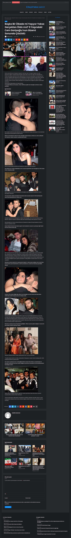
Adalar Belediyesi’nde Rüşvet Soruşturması (60, 96)
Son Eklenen (57, 17)
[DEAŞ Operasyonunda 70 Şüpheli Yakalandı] (52, 92)
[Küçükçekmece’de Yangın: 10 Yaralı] (25, 461)
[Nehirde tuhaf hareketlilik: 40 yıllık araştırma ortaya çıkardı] (52, 59)
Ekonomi (31, 12)
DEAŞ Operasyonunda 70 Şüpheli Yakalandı (61, 91)
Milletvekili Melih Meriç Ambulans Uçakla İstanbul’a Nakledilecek (10, 454)
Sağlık (35, 12)
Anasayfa (22, 12)
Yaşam (45, 12)
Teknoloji (40, 12)
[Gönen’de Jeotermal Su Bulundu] (52, 82)
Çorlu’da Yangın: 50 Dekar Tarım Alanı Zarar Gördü (28, 2)
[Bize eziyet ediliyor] (52, 87)
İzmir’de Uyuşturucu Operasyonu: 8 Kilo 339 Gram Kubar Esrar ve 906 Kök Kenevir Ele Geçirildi (61, 116)
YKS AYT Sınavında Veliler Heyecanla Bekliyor (61, 27)
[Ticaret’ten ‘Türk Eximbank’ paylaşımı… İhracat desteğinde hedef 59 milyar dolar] (52, 122)
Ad (5, 493)
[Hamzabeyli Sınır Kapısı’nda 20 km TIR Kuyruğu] (52, 23)
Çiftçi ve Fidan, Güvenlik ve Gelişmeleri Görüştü (61, 101)
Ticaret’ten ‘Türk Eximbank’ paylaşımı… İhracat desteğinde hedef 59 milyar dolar (60, 122)
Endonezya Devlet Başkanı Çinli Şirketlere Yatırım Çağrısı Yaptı (39, 454)
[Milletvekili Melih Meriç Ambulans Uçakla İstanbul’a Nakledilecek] (11, 448)
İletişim (49, 12)
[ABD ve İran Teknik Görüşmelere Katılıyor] (11, 461)
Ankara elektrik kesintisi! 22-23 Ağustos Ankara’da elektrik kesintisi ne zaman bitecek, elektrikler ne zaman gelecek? (61, 108)
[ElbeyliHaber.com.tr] (35, 7)
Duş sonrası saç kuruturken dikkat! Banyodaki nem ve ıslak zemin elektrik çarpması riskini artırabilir (38, 468)
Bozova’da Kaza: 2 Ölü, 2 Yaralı (24, 453)
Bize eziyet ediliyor (60, 85)
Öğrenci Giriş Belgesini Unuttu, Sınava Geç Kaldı (61, 32)
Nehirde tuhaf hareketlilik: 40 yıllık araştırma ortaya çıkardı (61, 59)
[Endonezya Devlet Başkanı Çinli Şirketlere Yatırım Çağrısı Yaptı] (39, 448)
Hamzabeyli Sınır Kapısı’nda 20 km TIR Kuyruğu (60, 22)
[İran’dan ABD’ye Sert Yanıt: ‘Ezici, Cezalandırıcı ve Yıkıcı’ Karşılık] (52, 129)
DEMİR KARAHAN (9, 36)
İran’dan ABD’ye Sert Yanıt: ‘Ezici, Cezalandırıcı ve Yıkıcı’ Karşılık (60, 129)
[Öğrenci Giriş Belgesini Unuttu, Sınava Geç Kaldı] (29, 94)
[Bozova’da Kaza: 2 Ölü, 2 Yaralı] (25, 448)
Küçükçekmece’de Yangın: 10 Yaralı (24, 467)
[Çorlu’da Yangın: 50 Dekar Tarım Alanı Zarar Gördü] (52, 38)
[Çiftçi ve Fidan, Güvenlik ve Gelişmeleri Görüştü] (52, 102)
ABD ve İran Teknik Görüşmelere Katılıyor (9, 467)
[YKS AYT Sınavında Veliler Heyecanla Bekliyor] (8, 94)
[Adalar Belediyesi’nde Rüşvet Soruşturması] (52, 97)
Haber (26, 12)
